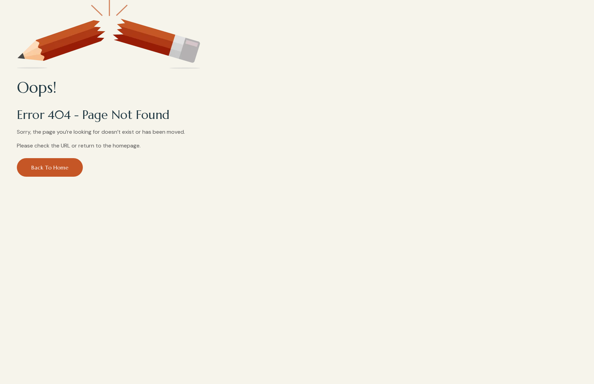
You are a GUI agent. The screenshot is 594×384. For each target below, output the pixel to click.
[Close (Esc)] (585, 8)
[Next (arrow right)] (585, 192)
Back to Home (49, 167)
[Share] (568, 8)
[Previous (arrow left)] (8, 192)
